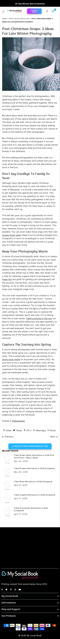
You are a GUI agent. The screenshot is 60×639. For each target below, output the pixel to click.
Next (53, 436)
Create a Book (34, 11)
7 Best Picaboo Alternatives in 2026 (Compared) (34, 468)
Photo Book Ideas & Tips (19, 18)
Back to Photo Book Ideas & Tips (31, 446)
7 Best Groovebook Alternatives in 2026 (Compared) (31, 509)
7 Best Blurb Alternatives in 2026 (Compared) (33, 481)
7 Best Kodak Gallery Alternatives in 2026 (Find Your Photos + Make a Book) (34, 456)
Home (4, 18)
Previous (8, 436)
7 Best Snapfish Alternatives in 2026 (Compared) (34, 495)
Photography (18, 421)
